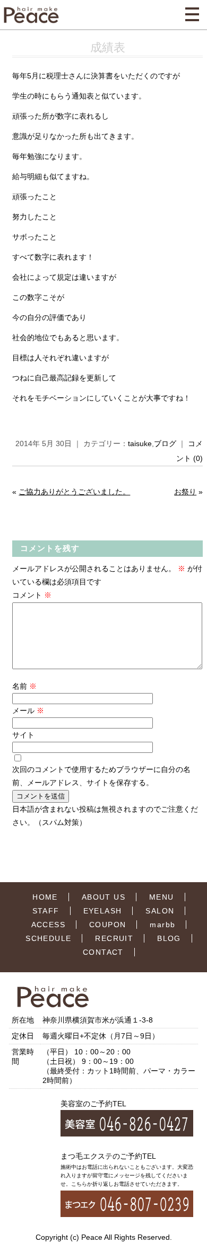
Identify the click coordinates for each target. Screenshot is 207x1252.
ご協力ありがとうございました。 (74, 491)
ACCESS (48, 924)
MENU (161, 897)
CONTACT (103, 952)
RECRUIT (114, 938)
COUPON (107, 924)
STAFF (45, 911)
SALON (159, 911)
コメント (31, 595)
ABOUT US (103, 897)
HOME (45, 897)
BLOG (169, 938)
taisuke (140, 443)
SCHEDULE (48, 938)
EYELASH (102, 911)
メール (28, 710)
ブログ (165, 443)
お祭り (185, 491)
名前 (24, 686)
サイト (23, 735)
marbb (162, 924)
